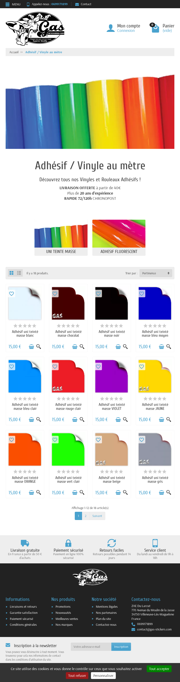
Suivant (97, 516)
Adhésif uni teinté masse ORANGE (25, 479)
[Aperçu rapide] (38, 346)
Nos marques (64, 624)
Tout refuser (77, 675)
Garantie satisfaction (24, 612)
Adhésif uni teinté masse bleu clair (25, 406)
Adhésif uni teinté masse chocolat (68, 333)
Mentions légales (107, 606)
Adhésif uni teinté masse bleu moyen (155, 333)
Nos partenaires (106, 612)
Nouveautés (63, 612)
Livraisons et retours (23, 606)
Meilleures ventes (67, 619)
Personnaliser (103, 675)
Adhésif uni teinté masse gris (155, 479)
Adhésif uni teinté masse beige (112, 479)
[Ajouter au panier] (31, 346)
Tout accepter (159, 668)
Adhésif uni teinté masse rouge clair (68, 406)
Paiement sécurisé (21, 619)
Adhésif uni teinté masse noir (112, 333)
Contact (86, 4)
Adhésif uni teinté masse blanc (25, 333)
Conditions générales (23, 624)
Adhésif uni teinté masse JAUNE (155, 406)
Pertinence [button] (149, 273)
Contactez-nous (106, 624)
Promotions (63, 606)
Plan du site (103, 619)
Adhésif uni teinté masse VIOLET (112, 406)
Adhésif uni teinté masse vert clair (68, 479)
